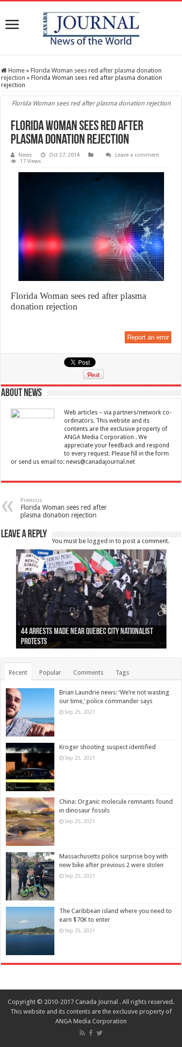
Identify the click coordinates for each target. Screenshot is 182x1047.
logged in (100, 541)
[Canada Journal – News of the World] (91, 28)
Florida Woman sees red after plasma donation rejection (63, 508)
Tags (122, 672)
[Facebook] (91, 1033)
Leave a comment (137, 155)
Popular (50, 672)
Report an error (148, 337)
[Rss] (82, 1033)
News (25, 155)
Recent (18, 672)
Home (16, 70)
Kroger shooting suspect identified (107, 747)
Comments (88, 672)
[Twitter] (100, 1033)
